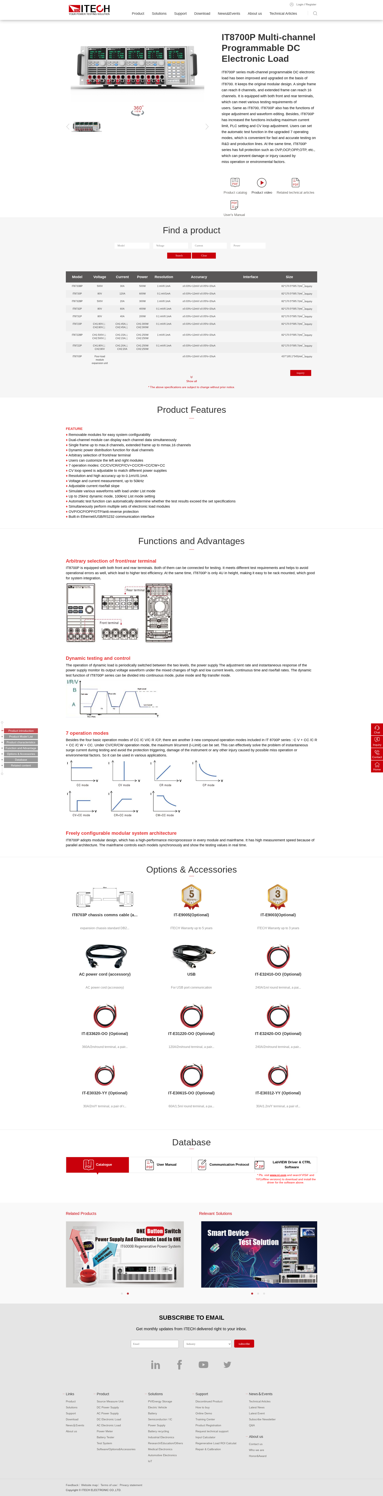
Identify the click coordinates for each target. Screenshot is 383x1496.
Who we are (256, 1450)
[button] (122, 1294)
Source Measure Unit (110, 1401)
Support (180, 14)
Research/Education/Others (165, 1443)
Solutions (159, 14)
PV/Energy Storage (160, 1401)
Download (202, 14)
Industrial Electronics (161, 1437)
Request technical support (211, 1431)
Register (311, 4)
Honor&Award (258, 1456)
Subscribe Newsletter (262, 1419)
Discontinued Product (208, 1401)
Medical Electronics (160, 1449)
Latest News (257, 1407)
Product (138, 14)
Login (299, 4)
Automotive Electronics (162, 1455)
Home (377, 769)
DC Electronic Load (109, 1419)
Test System (104, 1443)
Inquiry (377, 744)
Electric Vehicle (157, 1407)
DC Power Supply (108, 1407)
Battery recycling (158, 1431)
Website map (89, 1485)
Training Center (205, 1419)
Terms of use (109, 1485)
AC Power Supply (108, 1413)
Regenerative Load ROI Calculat (215, 1443)
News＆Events (75, 1425)
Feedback (72, 1485)
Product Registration (208, 1425)
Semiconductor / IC (160, 1419)
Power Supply (156, 1425)
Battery (152, 1413)
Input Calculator (205, 1437)
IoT (150, 1461)
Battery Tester (105, 1437)
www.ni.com (278, 1175)
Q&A (252, 1425)
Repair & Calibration (208, 1449)
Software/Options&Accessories (116, 1449)
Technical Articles (283, 14)
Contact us (256, 1444)
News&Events (229, 14)
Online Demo (203, 1413)
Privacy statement (131, 1485)
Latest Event (257, 1413)
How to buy (202, 1407)
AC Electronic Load (109, 1425)
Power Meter (105, 1431)
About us (255, 14)
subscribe (244, 1343)
